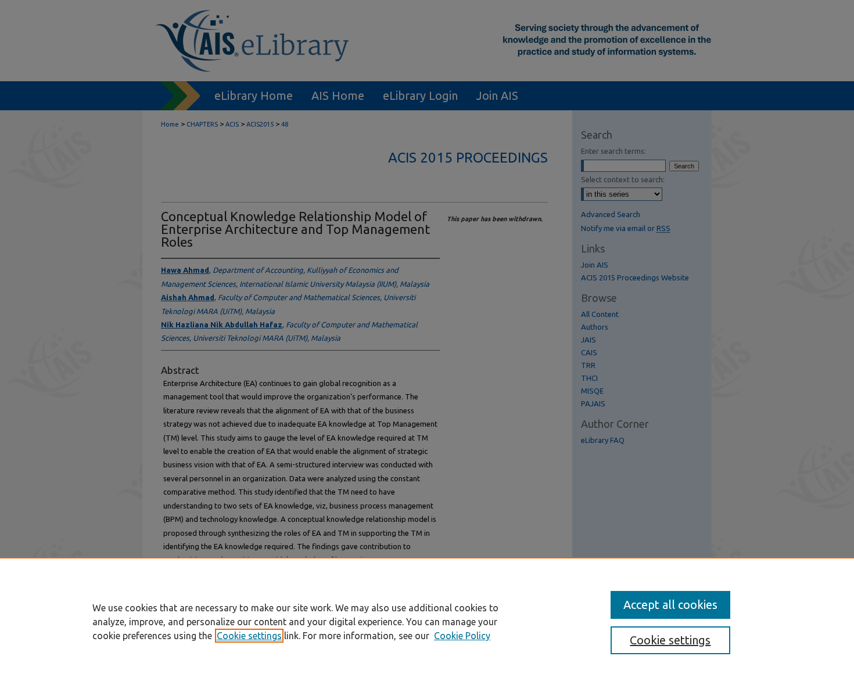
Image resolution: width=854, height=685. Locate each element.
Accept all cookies (670, 604)
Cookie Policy (462, 635)
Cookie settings (249, 635)
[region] (427, 621)
